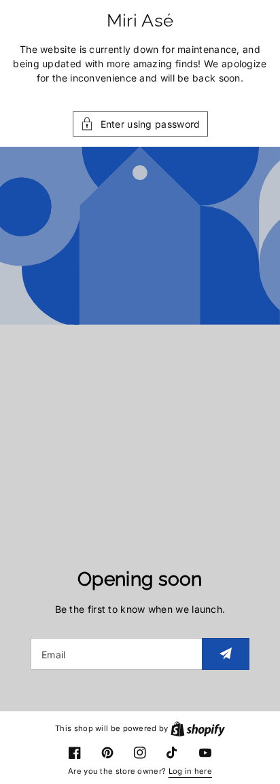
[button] (140, 124)
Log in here (190, 771)
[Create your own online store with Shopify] (198, 728)
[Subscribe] (225, 654)
